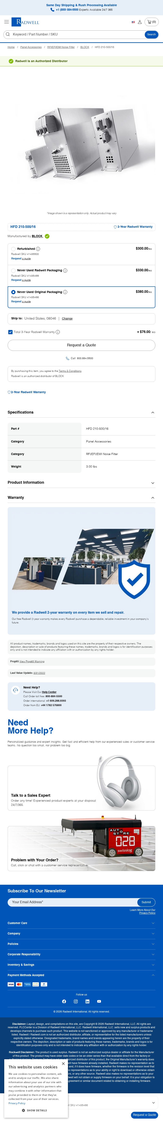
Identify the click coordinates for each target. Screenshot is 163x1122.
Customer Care (17, 923)
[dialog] (36, 1088)
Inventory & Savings (21, 965)
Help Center (49, 692)
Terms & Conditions (70, 371)
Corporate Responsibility (24, 954)
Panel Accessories (31, 47)
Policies (13, 944)
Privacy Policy (147, 913)
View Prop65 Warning (32, 661)
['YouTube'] (99, 1001)
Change (67, 318)
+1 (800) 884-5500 (83, 10)
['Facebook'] (64, 1001)
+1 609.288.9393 (56, 701)
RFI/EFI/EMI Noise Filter (61, 47)
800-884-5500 (54, 696)
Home (11, 47)
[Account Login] (140, 22)
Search (151, 34)
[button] (36, 1110)
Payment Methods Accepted (26, 975)
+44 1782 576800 (51, 705)
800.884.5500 (85, 358)
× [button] (63, 1063)
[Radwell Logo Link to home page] (25, 22)
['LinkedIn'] (87, 1001)
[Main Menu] (6, 22)
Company (14, 933)
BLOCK (84, 47)
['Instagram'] (75, 1001)
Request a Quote (144, 1114)
